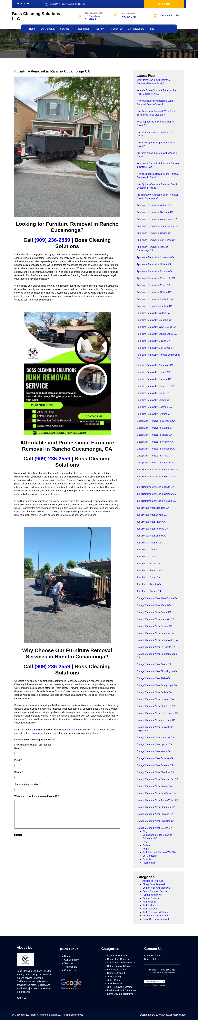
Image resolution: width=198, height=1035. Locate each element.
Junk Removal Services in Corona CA (156, 494)
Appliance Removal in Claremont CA (156, 257)
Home (145, 849)
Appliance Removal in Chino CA (153, 285)
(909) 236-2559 (52, 240)
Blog (144, 831)
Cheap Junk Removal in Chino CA (154, 455)
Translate (162, 985)
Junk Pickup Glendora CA (150, 549)
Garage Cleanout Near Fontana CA (155, 814)
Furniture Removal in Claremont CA (155, 365)
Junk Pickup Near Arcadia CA (152, 542)
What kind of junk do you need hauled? (36, 796)
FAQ (144, 842)
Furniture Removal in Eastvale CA (154, 407)
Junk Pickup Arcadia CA (149, 584)
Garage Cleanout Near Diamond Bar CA (157, 779)
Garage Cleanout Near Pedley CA (154, 692)
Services (68, 963)
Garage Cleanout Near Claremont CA (156, 807)
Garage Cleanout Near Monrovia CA (155, 619)
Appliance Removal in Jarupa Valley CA (157, 226)
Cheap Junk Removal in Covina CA (155, 428)
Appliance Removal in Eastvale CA (155, 299)
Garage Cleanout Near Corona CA (154, 828)
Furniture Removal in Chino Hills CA (155, 386)
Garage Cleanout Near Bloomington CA (157, 671)
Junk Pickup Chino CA (148, 577)
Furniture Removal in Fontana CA (154, 414)
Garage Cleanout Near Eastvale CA (155, 758)
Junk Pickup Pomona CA (149, 570)
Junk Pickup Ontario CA (149, 591)
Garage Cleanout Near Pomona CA (155, 765)
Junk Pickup (148, 905)
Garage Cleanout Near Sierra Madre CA (157, 640)
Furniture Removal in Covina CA (153, 341)
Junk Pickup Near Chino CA (151, 535)
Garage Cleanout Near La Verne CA (155, 699)
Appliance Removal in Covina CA (154, 233)
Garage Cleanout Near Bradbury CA (155, 633)
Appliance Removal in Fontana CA (154, 306)
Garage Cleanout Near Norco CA (154, 751)
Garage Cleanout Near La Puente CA (156, 647)
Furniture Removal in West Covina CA (156, 327)
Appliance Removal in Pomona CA (155, 271)
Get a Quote (163, 4)
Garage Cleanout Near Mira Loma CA (156, 720)
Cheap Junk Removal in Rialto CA (154, 435)
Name (18, 748)
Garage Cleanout (151, 898)
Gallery (146, 845)
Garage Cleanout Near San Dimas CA (156, 793)
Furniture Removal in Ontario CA (153, 400)
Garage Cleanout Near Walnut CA (154, 605)
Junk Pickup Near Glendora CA (153, 508)
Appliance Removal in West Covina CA (157, 219)
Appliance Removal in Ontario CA (154, 292)
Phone (18, 772)
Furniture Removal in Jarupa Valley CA (157, 334)
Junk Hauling (149, 901)
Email (18, 760)
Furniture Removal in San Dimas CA (155, 348)
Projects (146, 859)
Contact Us (70, 970)
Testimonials (148, 862)
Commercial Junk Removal (156, 888)
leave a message (35, 733)
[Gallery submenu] (105, 29)
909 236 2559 (129, 17)
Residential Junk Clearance (156, 915)
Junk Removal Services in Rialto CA (155, 487)
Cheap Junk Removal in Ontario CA (155, 442)
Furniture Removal (152, 895)
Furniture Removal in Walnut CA (153, 313)
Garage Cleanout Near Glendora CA (155, 772)
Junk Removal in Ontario (155, 912)
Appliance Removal (152, 881)
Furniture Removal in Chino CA (153, 393)
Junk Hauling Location (27, 784)
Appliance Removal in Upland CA (154, 264)
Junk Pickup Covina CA (149, 556)
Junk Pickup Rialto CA (148, 563)
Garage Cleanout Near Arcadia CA (154, 626)
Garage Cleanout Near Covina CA (154, 786)
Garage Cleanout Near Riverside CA (155, 821)
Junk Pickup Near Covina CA (152, 515)
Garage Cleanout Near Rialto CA (154, 678)
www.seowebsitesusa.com (172, 1015)
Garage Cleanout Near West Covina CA (157, 598)
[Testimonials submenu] (90, 29)
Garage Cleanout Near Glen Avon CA (156, 706)
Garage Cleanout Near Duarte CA (154, 612)
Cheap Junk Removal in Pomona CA (156, 448)
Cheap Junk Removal (153, 884)
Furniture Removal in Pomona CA (154, 379)
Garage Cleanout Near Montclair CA (155, 737)
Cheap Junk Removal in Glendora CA (156, 421)
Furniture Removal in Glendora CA (154, 320)
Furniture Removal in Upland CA (153, 372)
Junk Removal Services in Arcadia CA (156, 501)
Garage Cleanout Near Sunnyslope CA (157, 685)
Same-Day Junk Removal (155, 919)
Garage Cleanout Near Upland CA (154, 744)
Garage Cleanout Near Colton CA (154, 664)
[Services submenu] (70, 29)
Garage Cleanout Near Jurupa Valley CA (158, 800)
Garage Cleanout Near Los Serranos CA (157, 713)
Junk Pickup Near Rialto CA (151, 522)
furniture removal (75, 729)
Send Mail (90, 19)
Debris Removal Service (155, 891)
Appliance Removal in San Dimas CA (156, 240)
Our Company (149, 856)
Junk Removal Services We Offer (159, 852)
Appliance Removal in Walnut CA (154, 205)
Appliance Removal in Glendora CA (155, 212)
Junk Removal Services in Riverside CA (157, 469)
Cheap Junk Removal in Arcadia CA (155, 462)
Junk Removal (149, 908)
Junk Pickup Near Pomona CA (152, 529)
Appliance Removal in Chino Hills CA (156, 278)
